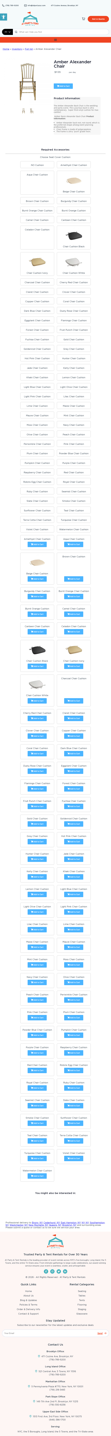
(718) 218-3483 (57, 1389)
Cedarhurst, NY (52, 1222)
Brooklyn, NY (69, 1225)
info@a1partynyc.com (36, 5)
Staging (82, 1309)
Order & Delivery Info (28, 1309)
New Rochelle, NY (38, 1225)
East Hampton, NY (71, 1222)
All (5, 32)
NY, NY (85, 1222)
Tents (82, 1300)
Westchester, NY (18, 1225)
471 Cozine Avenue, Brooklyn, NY (64, 5)
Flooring (81, 1304)
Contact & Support (28, 1313)
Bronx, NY (37, 1222)
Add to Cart (64, 86)
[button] (3, 17)
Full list (29, 49)
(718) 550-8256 (57, 1404)
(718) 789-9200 (12, 5)
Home (6, 49)
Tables (81, 1295)
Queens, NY (55, 1225)
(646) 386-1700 (57, 1419)
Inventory (17, 49)
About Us (28, 1295)
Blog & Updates (28, 1300)
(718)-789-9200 (57, 1359)
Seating (82, 1291)
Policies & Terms (28, 1304)
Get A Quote (98, 19)
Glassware (81, 1313)
